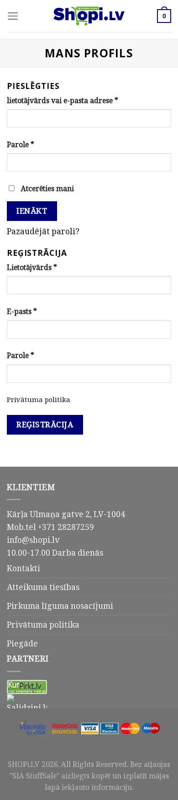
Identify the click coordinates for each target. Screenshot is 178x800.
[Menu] (13, 16)
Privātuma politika (38, 399)
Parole (20, 144)
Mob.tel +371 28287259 (50, 527)
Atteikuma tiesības (43, 587)
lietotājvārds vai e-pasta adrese (62, 100)
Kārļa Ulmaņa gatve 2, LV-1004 (66, 514)
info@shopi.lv (33, 540)
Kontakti (23, 568)
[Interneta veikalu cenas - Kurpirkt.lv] (27, 686)
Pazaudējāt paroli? (43, 231)
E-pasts (22, 311)
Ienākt (31, 210)
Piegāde (22, 643)
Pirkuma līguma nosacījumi (60, 606)
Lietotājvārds (32, 267)
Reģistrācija (44, 424)
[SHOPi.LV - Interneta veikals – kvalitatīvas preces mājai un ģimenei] (89, 16)
